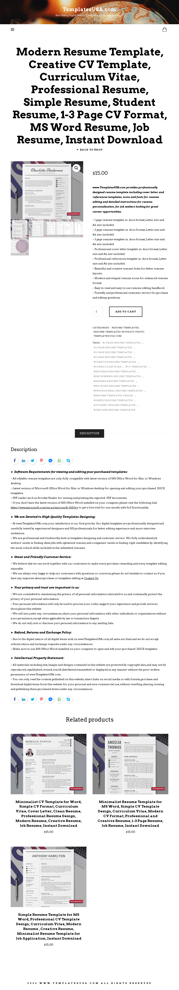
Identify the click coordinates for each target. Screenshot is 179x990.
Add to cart (125, 311)
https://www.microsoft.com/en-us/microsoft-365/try (44, 507)
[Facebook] (15, 461)
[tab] (89, 433)
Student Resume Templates (115, 405)
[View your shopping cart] (164, 29)
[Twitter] (32, 461)
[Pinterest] (41, 461)
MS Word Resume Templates (115, 386)
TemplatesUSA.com (108, 336)
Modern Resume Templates (114, 381)
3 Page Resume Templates (114, 352)
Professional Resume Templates (119, 390)
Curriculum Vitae (108, 366)
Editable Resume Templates (115, 371)
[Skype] (68, 461)
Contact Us (91, 578)
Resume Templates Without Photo (119, 331)
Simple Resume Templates (114, 400)
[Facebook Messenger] (50, 461)
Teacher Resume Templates (115, 410)
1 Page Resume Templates (122, 342)
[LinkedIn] (24, 461)
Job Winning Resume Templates (118, 376)
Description (89, 433)
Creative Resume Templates (115, 362)
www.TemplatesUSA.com (69, 983)
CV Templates (137, 366)
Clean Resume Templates (113, 357)
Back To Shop (91, 149)
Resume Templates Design (114, 395)
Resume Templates (125, 327)
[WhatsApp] (59, 461)
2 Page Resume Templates (114, 347)
